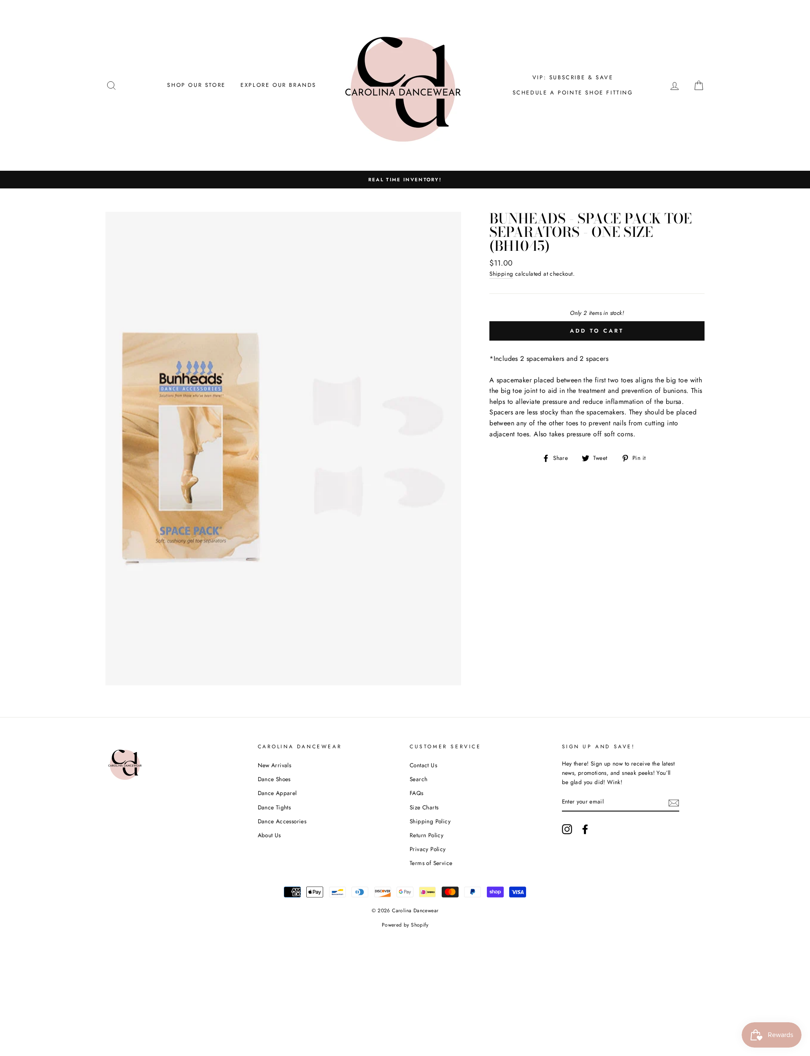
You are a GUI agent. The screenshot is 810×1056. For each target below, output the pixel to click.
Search (418, 779)
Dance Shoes (274, 779)
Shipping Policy (430, 821)
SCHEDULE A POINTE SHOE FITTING (573, 93)
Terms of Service (431, 863)
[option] (405, 179)
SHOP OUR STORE (196, 85)
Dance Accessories (282, 821)
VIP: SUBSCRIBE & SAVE (572, 77)
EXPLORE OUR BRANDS (278, 85)
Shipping (501, 273)
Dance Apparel (277, 793)
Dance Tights (274, 807)
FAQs (417, 793)
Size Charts (424, 807)
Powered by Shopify (405, 925)
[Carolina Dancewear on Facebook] (585, 829)
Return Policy (426, 835)
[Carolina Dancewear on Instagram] (567, 829)
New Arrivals (275, 765)
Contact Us (423, 765)
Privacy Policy (428, 849)
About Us (269, 835)
